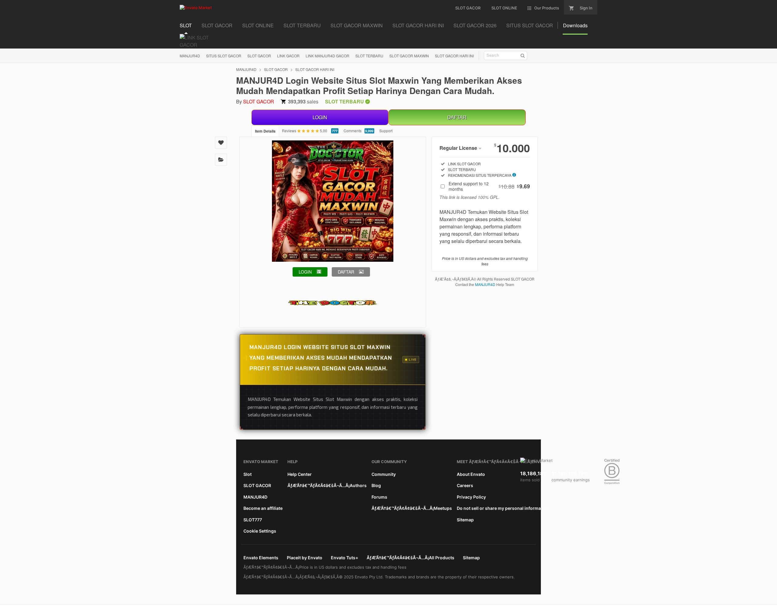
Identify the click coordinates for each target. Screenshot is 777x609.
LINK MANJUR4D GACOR (327, 55)
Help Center (299, 474)
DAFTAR (457, 117)
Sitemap (465, 519)
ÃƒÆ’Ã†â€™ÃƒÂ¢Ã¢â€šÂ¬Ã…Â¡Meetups (412, 508)
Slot (247, 474)
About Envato (471, 474)
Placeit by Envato (304, 557)
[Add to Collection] (221, 159)
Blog (376, 485)
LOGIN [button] (305, 272)
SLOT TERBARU (369, 55)
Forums (379, 497)
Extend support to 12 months (489, 186)
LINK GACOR (288, 55)
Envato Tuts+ (344, 557)
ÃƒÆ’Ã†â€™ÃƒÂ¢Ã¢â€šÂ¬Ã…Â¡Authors (327, 485)
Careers (465, 485)
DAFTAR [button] (346, 272)
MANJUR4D (190, 55)
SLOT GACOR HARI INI (454, 55)
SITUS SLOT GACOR (223, 55)
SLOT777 (252, 519)
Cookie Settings (259, 530)
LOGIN (320, 117)
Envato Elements (260, 557)
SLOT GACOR (259, 55)
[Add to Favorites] (221, 142)
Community (384, 474)
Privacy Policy (471, 497)
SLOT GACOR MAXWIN (409, 55)
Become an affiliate (263, 508)
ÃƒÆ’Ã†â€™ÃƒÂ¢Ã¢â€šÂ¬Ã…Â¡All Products (410, 557)
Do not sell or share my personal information (503, 508)
